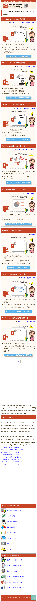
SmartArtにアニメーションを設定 (12, 230)
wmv (22, 66)
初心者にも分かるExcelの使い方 (15, 576)
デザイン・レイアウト (13, 538)
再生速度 (23, 278)
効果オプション (31, 321)
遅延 (34, 278)
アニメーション (14, 22)
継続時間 (29, 278)
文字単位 (28, 22)
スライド (27, 193)
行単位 (33, 22)
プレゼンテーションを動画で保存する (13, 63)
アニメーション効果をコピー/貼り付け (14, 146)
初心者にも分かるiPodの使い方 (15, 565)
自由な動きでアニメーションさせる (13, 104)
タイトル (22, 22)
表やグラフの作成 (11, 532)
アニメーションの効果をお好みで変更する (15, 318)
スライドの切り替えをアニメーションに (14, 189)
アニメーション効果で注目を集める (11, 447)
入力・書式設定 (11, 516)
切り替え (33, 193)
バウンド (33, 108)
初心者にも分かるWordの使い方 (15, 587)
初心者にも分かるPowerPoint (14, 582)
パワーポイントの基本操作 (14, 510)
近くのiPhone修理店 (12, 571)
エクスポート (28, 66)
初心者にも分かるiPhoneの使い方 (16, 560)
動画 (34, 66)
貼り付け (33, 149)
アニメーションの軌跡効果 (22, 108)
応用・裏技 (10, 549)
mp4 (18, 66)
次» (19, 362)
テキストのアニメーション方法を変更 (13, 19)
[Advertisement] (18, 382)
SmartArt (32, 234)
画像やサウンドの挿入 (13, 521)
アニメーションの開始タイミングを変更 (14, 274)
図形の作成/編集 (11, 527)
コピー (27, 149)
